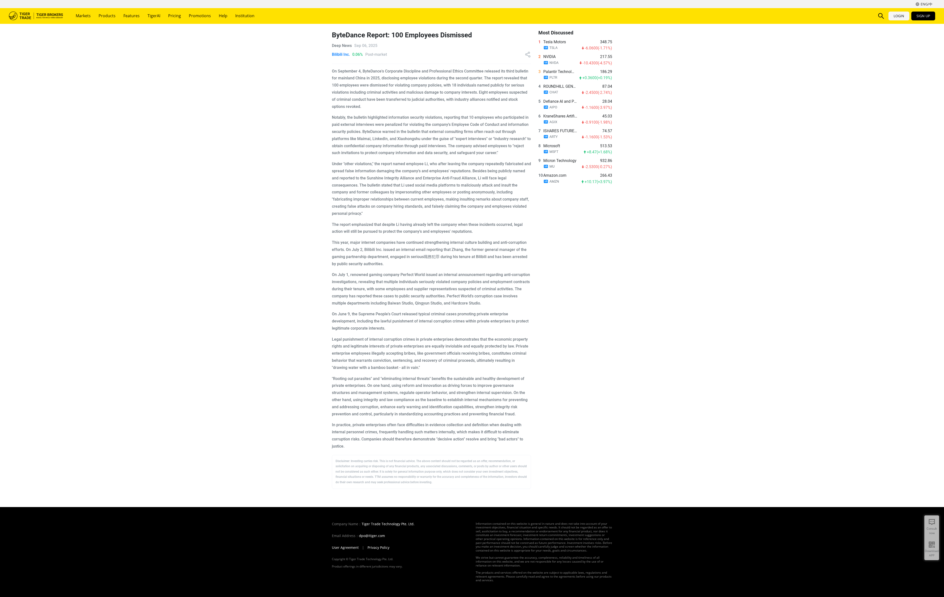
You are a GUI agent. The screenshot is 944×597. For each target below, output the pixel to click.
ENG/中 (926, 4)
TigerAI (154, 15)
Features (131, 15)
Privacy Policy (378, 547)
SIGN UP (923, 16)
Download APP (932, 553)
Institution (244, 15)
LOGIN (899, 16)
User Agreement (345, 547)
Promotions (200, 15)
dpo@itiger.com (372, 536)
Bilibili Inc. (341, 54)
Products (107, 15)
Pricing (174, 15)
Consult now (932, 530)
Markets (83, 15)
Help (223, 15)
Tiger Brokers (36, 16)
